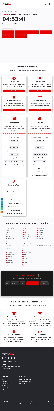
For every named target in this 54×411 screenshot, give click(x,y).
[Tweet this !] (2, 202)
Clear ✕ (44, 283)
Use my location (8, 27)
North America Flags (25, 379)
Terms (4, 385)
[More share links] (2, 212)
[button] (45, 4)
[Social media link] (2, 358)
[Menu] (49, 4)
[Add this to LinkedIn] (2, 205)
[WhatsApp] (2, 208)
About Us (4, 379)
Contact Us (5, 381)
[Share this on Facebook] (2, 199)
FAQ (3, 389)
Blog (3, 391)
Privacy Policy (6, 383)
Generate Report (33, 283)
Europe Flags (23, 383)
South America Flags (25, 381)
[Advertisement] (27, 51)
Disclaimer (5, 387)
